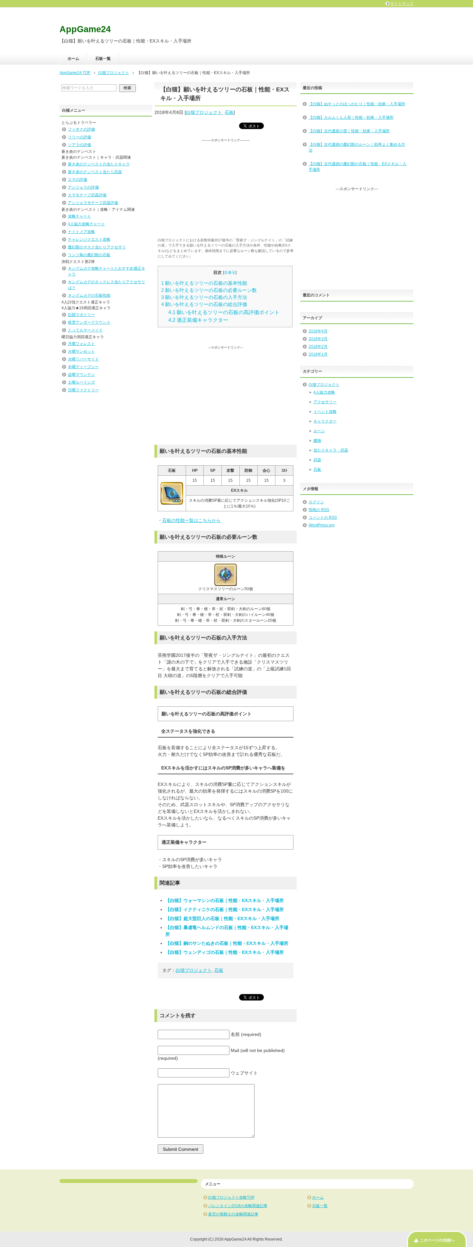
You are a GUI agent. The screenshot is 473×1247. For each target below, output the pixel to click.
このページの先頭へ (437, 1240)
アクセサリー (325, 402)
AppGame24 (85, 29)
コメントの (323, 517)
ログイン (316, 502)
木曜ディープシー (83, 367)
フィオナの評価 (81, 129)
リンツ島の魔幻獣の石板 (89, 255)
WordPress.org (322, 525)
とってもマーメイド (85, 330)
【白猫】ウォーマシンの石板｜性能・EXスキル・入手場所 (224, 900)
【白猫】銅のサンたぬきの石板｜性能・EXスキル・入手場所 (226, 943)
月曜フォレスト (81, 343)
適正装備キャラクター (198, 320)
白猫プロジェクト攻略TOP (231, 1197)
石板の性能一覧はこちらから (191, 520)
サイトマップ (401, 3)
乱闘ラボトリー (81, 314)
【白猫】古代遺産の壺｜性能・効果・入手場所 (349, 131)
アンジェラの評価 (83, 187)
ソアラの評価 (79, 145)
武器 (317, 460)
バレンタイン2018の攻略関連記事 (237, 1206)
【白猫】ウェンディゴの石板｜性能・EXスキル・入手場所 (224, 952)
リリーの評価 (79, 137)
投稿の (319, 509)
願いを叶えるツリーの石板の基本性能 (204, 283)
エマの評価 (77, 179)
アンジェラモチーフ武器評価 (93, 202)
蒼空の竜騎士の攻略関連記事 (233, 1214)
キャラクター (325, 421)
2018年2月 (318, 346)
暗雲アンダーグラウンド (89, 322)
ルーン (319, 431)
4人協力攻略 (324, 392)
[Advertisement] (226, 188)
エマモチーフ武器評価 (87, 195)
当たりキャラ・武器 (330, 450)
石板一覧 (103, 58)
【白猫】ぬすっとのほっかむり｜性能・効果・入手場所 (357, 104)
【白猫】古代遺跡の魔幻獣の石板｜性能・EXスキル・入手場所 (357, 167)
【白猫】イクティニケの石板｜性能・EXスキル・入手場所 (224, 909)
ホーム (73, 58)
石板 (229, 112)
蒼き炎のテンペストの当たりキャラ (99, 164)
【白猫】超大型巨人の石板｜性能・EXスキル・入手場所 (222, 918)
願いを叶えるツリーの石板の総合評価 (204, 304)
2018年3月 (318, 339)
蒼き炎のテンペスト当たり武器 (95, 172)
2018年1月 (318, 354)
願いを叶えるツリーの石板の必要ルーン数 (209, 290)
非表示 (230, 272)
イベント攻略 (325, 411)
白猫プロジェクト (204, 112)
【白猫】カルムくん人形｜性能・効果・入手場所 (351, 117)
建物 (317, 440)
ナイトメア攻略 (81, 231)
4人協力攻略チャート (86, 224)
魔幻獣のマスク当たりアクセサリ (97, 247)
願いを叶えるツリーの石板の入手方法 (204, 297)
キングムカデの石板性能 (89, 295)
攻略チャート (79, 216)
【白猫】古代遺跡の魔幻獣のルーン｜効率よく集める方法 (357, 147)
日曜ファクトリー (83, 390)
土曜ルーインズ (81, 382)
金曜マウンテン (81, 374)
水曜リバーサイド (83, 359)
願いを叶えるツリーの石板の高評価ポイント (224, 312)
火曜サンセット (81, 351)
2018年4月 (318, 331)
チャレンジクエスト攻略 (89, 239)
